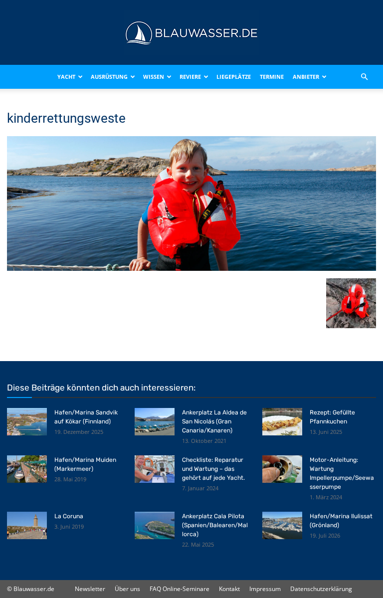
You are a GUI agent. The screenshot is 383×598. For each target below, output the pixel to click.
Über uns (127, 589)
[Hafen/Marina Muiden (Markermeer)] (27, 469)
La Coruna (68, 516)
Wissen (153, 76)
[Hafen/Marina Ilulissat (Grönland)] (282, 525)
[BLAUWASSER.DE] (191, 32)
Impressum (265, 589)
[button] (364, 77)
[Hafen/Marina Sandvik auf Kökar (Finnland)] (27, 421)
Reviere (190, 76)
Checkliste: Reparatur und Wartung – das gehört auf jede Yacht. (213, 468)
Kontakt (229, 589)
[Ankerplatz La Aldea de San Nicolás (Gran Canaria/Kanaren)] (155, 421)
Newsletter (90, 589)
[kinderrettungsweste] (191, 268)
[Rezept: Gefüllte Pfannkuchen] (282, 421)
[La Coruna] (27, 525)
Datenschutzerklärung (321, 589)
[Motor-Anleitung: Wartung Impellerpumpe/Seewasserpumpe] (282, 469)
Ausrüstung (109, 76)
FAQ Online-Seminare (179, 589)
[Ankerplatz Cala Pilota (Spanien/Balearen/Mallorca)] (155, 525)
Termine (272, 76)
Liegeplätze (233, 76)
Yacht (66, 76)
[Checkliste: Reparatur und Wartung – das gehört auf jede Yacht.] (155, 469)
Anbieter (306, 76)
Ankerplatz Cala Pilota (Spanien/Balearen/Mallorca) (215, 525)
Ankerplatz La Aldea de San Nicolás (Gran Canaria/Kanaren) (214, 421)
